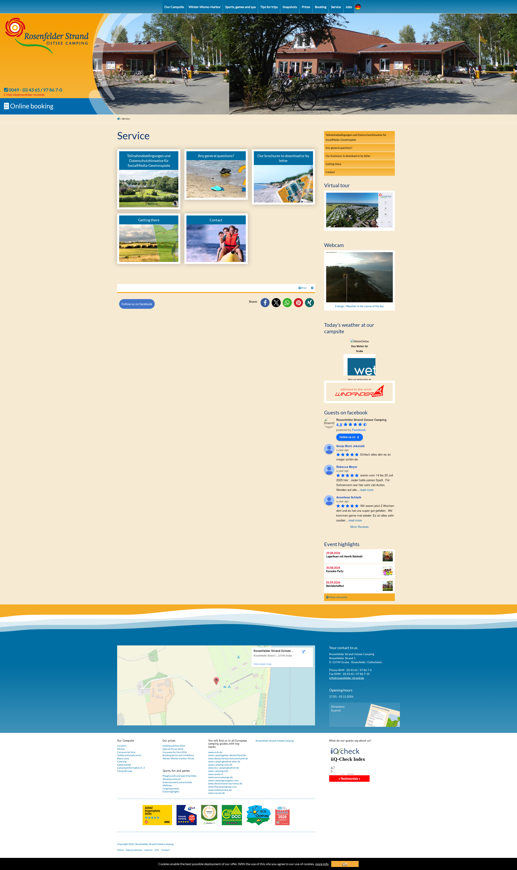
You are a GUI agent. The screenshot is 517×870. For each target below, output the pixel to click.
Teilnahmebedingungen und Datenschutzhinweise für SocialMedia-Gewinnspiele (356, 137)
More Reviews (359, 527)
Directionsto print (338, 708)
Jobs (349, 7)
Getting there (333, 164)
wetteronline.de (364, 379)
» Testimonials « (349, 778)
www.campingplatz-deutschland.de (227, 755)
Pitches (121, 748)
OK (345, 864)
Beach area (123, 758)
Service (336, 7)
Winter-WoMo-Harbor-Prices (178, 758)
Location (121, 745)
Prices (306, 7)
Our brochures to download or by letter (348, 156)
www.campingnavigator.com (223, 780)
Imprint (148, 849)
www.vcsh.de (215, 752)
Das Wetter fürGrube (359, 349)
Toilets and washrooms (129, 755)
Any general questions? (339, 147)
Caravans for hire (126, 752)
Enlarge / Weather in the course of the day (359, 306)
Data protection (134, 849)
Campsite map (124, 770)
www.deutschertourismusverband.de (228, 758)
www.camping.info (218, 770)
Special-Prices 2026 (173, 748)
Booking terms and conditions (178, 755)
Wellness (167, 785)
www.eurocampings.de (220, 777)
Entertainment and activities (177, 782)
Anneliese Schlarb (348, 497)
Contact (330, 172)
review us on (347, 437)
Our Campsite (174, 7)
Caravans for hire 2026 (175, 752)
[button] (265, 302)
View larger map (262, 664)
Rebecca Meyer (346, 467)
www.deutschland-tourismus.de (225, 783)
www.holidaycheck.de (220, 789)
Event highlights (171, 791)
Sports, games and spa (240, 7)
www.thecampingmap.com (222, 786)
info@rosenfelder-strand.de (28, 94)
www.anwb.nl (215, 774)
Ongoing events (171, 788)
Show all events (338, 597)
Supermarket (124, 764)
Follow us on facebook (137, 304)
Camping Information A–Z (131, 767)
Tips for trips (269, 7)
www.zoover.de (216, 792)
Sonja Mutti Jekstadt (350, 446)
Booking (320, 7)
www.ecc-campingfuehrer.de (223, 767)
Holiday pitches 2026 (174, 745)
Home (120, 849)
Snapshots (290, 7)
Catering (121, 761)
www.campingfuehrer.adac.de (224, 761)
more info (322, 864)
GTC (156, 849)
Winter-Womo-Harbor (205, 7)
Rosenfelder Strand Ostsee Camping (275, 740)
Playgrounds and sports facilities (180, 775)
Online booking (31, 106)
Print (304, 287)
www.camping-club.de (220, 764)
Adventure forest (172, 779)
